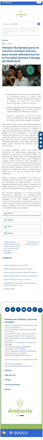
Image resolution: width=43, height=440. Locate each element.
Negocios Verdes (9, 289)
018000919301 (26, 347)
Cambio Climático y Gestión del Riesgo (17, 279)
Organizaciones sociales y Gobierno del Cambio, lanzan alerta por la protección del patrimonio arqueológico (12, 247)
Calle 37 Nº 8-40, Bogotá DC (25, 336)
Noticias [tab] (10, 213)
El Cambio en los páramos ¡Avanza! (32, 243)
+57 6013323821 (19, 342)
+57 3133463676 (20, 349)
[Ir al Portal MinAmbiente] (20, 13)
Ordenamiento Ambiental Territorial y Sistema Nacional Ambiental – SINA (20, 284)
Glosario (8, 389)
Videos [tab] (9, 226)
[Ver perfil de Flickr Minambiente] (29, 309)
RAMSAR (17, 109)
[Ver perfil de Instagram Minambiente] (13, 309)
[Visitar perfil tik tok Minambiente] (40, 309)
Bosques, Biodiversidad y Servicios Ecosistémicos (21, 276)
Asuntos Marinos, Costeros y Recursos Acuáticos (20, 272)
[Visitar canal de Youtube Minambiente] (24, 309)
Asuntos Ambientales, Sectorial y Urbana (18, 269)
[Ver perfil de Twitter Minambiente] (7, 309)
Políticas (8, 370)
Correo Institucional (12, 384)
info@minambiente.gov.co (28, 351)
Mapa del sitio (10, 375)
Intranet (8, 380)
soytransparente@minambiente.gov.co (18, 355)
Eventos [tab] (10, 233)
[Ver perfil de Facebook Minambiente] (18, 309)
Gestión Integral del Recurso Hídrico (16, 265)
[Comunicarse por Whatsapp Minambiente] (35, 309)
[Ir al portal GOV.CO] (7, 2)
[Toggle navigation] (39, 2)
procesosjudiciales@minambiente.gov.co (19, 366)
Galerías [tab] (10, 220)
